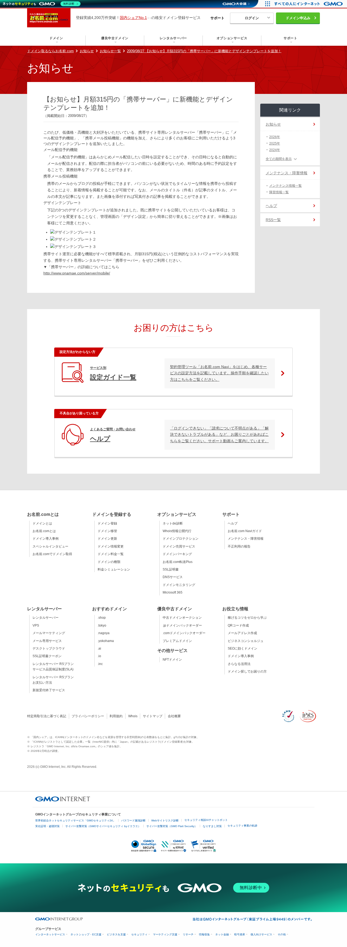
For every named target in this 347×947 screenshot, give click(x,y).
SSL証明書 (171, 569)
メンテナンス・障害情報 (286, 173)
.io (99, 656)
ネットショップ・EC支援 (85, 934)
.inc (100, 664)
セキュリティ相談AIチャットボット (206, 819)
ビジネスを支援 (116, 934)
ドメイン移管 (107, 531)
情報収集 (204, 934)
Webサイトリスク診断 (165, 820)
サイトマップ (152, 716)
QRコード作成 (238, 625)
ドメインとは (42, 523)
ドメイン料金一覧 (111, 554)
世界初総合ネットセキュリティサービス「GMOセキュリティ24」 (75, 820)
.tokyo (102, 625)
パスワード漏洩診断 (133, 820)
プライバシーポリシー (88, 716)
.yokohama (106, 641)
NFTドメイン (172, 659)
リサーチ (188, 934)
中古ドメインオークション (182, 618)
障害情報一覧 (279, 192)
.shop (102, 618)
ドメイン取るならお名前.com (50, 51)
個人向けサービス (261, 934)
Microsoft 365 (172, 592)
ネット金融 (222, 934)
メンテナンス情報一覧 (285, 186)
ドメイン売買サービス (179, 546)
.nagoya (104, 633)
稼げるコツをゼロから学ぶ (247, 618)
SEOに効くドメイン (242, 648)
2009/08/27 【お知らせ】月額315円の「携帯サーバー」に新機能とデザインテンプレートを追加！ (204, 51)
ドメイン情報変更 (111, 546)
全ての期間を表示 (279, 159)
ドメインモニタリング (179, 585)
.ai (99, 648)
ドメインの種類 (109, 562)
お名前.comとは (44, 531)
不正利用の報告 (239, 546)
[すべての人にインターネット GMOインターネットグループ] (309, 4)
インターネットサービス (50, 934)
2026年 (274, 137)
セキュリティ (139, 934)
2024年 (274, 150)
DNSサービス (173, 577)
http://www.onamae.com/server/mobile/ (76, 273)
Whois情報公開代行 (177, 531)
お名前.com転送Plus (177, 562)
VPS (36, 625)
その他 (282, 934)
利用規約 (116, 716)
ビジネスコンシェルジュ (246, 641)
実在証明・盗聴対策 (47, 826)
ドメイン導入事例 (46, 538)
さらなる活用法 (239, 664)
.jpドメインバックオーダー (182, 625)
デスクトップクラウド (49, 648)
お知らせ (87, 51)
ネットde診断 (173, 523)
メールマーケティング (49, 633)
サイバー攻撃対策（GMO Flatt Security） (171, 826)
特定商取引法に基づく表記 (46, 716)
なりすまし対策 (212, 826)
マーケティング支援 (165, 934)
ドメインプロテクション (180, 538)
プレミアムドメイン (177, 641)
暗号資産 (239, 934)
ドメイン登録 (107, 523)
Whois (132, 716)
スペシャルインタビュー (50, 546)
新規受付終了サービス (49, 690)
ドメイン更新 (107, 538)
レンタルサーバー (46, 618)
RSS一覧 (273, 220)
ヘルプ (271, 206)
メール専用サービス (47, 641)
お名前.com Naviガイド (245, 531)
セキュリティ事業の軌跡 (242, 825)
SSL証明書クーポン (47, 656)
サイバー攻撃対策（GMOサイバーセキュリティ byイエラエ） (103, 826)
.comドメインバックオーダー (184, 633)
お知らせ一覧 (110, 51)
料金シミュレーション (114, 569)
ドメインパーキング (177, 554)
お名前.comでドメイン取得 (52, 554)
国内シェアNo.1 (133, 17)
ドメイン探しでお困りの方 (247, 671)
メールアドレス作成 (242, 633)
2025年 (274, 143)
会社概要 (174, 716)
